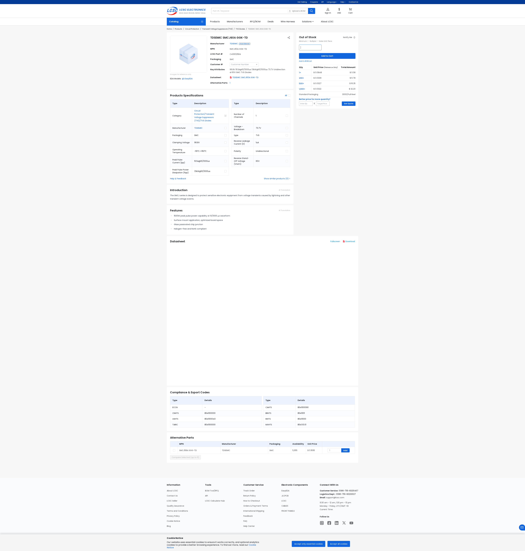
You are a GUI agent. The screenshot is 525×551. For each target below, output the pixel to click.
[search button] (311, 11)
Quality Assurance (175, 506)
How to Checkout (251, 500)
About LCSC (172, 490)
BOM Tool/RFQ (212, 490)
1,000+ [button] (302, 89)
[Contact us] (522, 527)
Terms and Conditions (177, 511)
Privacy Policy (173, 516)
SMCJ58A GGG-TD (188, 450)
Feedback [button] (248, 516)
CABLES (285, 506)
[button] (328, 11)
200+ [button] (301, 78)
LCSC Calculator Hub (215, 500)
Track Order (249, 490)
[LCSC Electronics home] (186, 11)
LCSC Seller (172, 500)
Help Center (249, 526)
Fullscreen (335, 241)
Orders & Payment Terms (255, 506)
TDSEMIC (234, 43)
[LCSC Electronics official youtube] (351, 523)
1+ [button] (300, 72)
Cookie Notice (173, 521)
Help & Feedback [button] (178, 178)
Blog (169, 526)
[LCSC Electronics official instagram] (322, 523)
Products (178, 29)
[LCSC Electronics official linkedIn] (337, 523)
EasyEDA (285, 490)
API (322, 2)
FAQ (245, 521)
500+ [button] (301, 83)
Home (169, 29)
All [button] (286, 95)
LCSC (284, 500)
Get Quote (348, 103)
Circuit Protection (192, 29)
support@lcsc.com (335, 497)
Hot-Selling (302, 2)
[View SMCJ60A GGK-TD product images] (188, 54)
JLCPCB (285, 495)
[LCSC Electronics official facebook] (329, 523)
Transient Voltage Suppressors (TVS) (217, 29)
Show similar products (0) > (277, 178)
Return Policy (249, 495)
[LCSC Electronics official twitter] (344, 523)
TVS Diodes (240, 29)
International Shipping (253, 511)
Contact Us (353, 2)
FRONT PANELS (288, 511)
